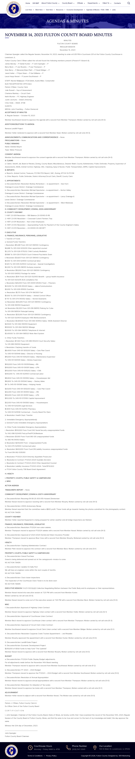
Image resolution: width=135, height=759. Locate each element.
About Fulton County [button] (49, 3)
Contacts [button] (117, 3)
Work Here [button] (39, 10)
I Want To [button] (105, 3)
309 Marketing (124, 756)
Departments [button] (93, 3)
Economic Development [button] (75, 10)
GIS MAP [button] (36, 3)
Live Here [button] (28, 10)
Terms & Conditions (34, 756)
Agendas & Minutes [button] (93, 10)
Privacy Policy (51, 756)
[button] (129, 3)
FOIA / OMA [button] (105, 10)
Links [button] (114, 10)
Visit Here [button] (49, 10)
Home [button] (27, 3)
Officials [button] (80, 3)
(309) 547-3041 (78, 749)
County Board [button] (67, 3)
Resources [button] (59, 10)
